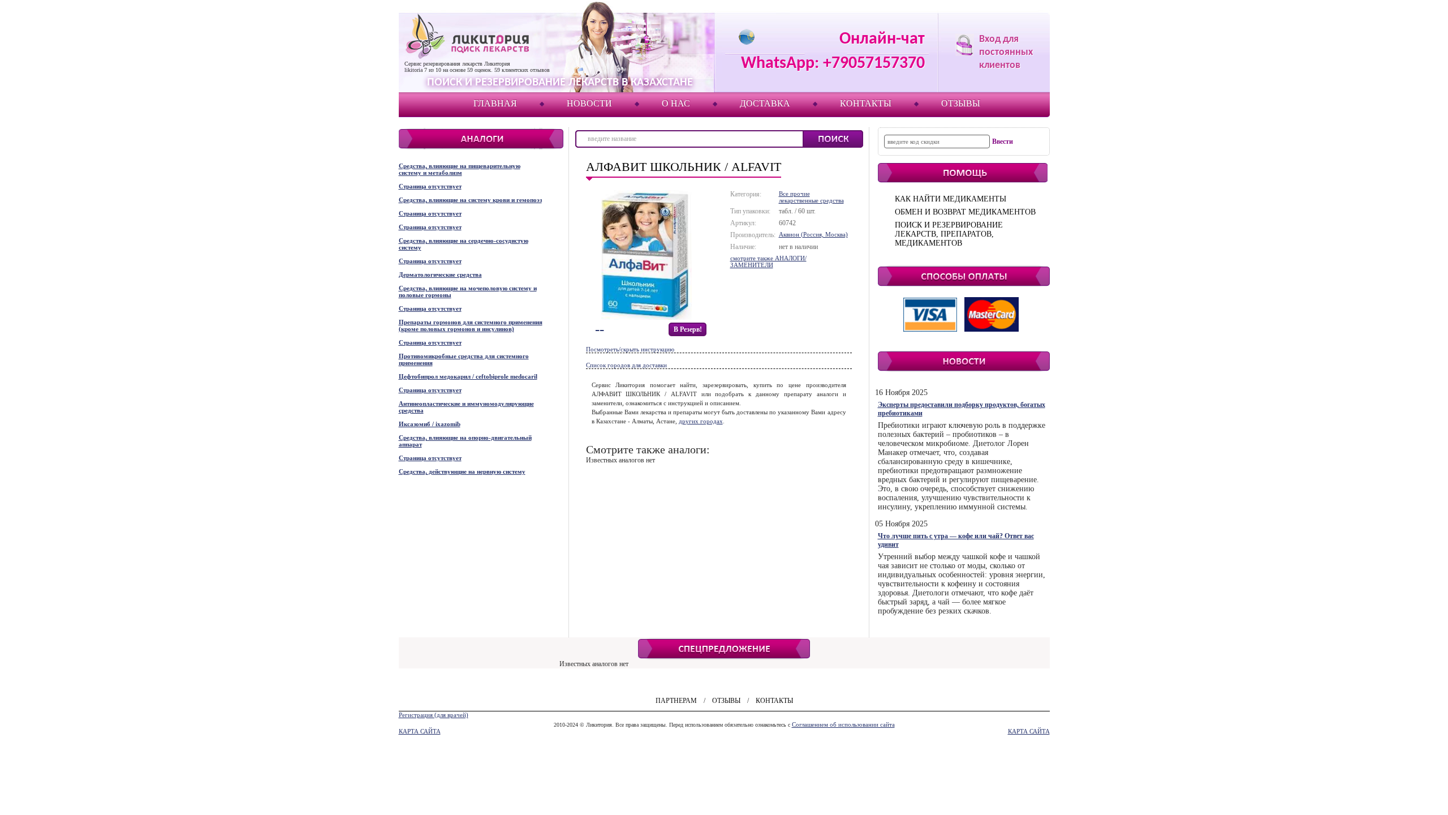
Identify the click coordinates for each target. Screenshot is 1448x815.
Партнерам (676, 701)
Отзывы (960, 103)
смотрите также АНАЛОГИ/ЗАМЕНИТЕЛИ (768, 261)
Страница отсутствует (430, 186)
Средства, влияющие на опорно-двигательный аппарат (465, 441)
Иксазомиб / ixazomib (429, 424)
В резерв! (688, 329)
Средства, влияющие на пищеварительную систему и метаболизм (459, 169)
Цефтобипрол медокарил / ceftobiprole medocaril (468, 376)
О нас (676, 103)
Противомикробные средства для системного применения (464, 359)
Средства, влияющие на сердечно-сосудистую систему (463, 244)
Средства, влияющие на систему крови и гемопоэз (470, 199)
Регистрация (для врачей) (433, 714)
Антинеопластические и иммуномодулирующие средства (466, 407)
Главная (495, 103)
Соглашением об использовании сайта (843, 724)
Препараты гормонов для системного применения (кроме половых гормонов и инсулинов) (470, 325)
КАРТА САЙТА (420, 731)
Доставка (765, 103)
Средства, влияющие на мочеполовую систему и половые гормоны (468, 291)
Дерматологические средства (440, 274)
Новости (589, 103)
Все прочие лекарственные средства (811, 197)
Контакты (865, 103)
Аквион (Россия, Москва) (813, 234)
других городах (701, 421)
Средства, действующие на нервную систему (462, 471)
